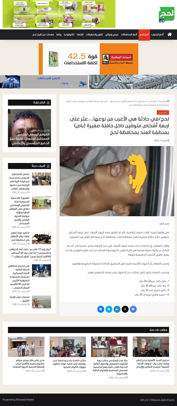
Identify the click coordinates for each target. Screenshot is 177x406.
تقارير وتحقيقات (94, 34)
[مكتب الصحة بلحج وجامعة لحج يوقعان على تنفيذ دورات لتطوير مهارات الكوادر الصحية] (68, 347)
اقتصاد (80, 34)
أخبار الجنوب (157, 34)
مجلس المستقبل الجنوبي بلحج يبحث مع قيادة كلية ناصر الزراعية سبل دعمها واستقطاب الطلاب (19, 181)
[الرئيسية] (169, 34)
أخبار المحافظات (129, 34)
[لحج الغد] (166, 14)
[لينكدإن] (117, 309)
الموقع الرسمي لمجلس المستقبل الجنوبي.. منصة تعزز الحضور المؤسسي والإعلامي (29, 139)
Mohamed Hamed (25, 400)
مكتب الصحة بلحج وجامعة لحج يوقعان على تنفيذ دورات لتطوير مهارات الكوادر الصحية (69, 363)
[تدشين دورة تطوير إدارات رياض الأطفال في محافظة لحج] (41, 237)
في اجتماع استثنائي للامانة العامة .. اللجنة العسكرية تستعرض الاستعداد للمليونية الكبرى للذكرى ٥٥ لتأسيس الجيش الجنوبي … (18, 277)
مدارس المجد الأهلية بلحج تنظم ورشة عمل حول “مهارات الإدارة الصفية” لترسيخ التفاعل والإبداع (152, 363)
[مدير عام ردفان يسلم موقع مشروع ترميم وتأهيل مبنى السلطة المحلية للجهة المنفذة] (26, 347)
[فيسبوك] (133, 309)
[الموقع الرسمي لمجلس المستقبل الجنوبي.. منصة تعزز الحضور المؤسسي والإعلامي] (29, 128)
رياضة (59, 34)
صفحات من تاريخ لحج (43, 34)
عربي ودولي (112, 34)
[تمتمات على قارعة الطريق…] (41, 301)
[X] (125, 309)
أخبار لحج (144, 34)
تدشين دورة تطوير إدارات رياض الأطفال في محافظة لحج (20, 236)
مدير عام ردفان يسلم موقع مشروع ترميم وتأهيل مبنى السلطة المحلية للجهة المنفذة (28, 363)
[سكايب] (108, 309)
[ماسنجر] (100, 309)
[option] (29, 128)
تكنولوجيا (69, 34)
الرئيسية (163, 101)
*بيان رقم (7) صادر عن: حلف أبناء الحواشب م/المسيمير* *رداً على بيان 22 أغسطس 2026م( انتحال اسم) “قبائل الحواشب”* (30, 253)
